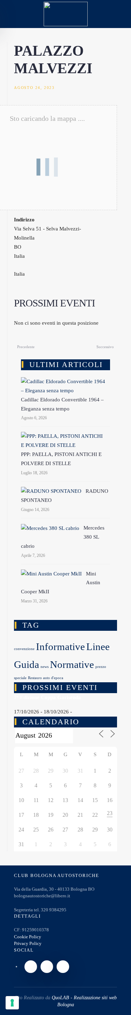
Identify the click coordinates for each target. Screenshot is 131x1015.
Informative (60, 646)
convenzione (24, 649)
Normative (72, 664)
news (45, 667)
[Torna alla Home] (66, 14)
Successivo (105, 347)
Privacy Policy (28, 943)
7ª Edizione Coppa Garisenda (47, 697)
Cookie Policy (27, 936)
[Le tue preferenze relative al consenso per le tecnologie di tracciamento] (12, 1002)
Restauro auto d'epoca (45, 678)
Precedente (26, 347)
